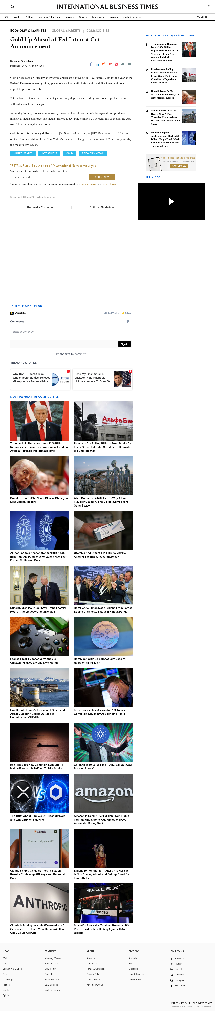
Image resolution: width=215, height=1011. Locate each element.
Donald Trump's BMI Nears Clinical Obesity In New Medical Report (165, 94)
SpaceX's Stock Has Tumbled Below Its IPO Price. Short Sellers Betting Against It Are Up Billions (102, 929)
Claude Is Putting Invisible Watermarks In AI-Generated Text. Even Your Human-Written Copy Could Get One (38, 929)
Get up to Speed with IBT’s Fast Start (177, 158)
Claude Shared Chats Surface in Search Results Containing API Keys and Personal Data (37, 874)
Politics (29, 16)
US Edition (202, 17)
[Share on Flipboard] (110, 64)
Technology (98, 16)
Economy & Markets (49, 16)
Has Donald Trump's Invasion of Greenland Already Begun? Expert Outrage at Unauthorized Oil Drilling (37, 714)
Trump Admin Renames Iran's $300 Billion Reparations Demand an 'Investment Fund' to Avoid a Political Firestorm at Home (39, 447)
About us (91, 958)
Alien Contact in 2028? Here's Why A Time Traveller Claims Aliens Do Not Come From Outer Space (101, 502)
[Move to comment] (129, 64)
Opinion (113, 16)
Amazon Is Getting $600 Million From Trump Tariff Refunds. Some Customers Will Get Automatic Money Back (101, 820)
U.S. (7, 16)
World (17, 16)
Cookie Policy (93, 979)
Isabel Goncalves (23, 61)
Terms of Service (88, 184)
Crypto (83, 16)
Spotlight (49, 974)
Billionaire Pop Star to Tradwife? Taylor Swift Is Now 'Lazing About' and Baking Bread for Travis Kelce (102, 874)
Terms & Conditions (96, 969)
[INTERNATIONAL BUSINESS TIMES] (107, 7)
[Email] (123, 64)
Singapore (133, 969)
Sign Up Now (179, 166)
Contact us (92, 963)
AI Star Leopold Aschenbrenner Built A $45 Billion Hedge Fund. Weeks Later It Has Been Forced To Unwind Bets (38, 557)
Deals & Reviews (132, 16)
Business (69, 16)
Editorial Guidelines (102, 207)
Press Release (52, 979)
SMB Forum (50, 969)
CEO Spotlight (51, 985)
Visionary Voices (53, 958)
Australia (132, 958)
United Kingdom (136, 974)
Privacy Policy (109, 184)
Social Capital (51, 963)
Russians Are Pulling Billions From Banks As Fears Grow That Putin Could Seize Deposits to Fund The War (102, 447)
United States (135, 979)
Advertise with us (95, 985)
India (130, 963)
